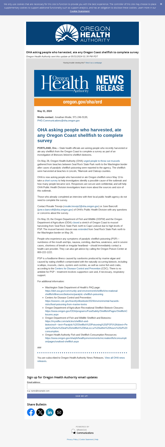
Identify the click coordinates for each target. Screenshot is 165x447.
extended (83, 229)
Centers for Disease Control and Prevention (78, 268)
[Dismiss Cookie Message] (161, 3)
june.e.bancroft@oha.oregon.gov (55, 209)
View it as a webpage (93, 63)
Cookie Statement (80, 11)
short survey (51, 180)
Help (96, 439)
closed (75, 222)
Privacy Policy (72, 439)
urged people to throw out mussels (102, 161)
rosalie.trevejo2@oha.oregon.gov (81, 206)
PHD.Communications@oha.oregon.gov (58, 120)
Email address (33, 382)
